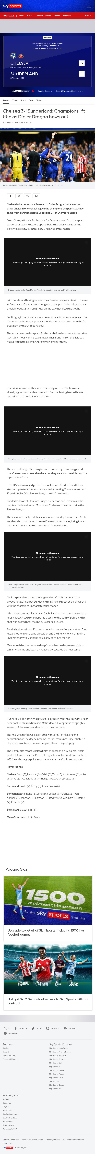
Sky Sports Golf (55, 1063)
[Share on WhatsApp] (27, 195)
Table (31, 100)
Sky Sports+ (54, 1081)
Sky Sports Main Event (58, 1048)
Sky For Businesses (10, 1114)
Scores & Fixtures (43, 16)
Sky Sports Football (57, 1055)
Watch (30, 16)
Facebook (23, 1028)
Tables (57, 16)
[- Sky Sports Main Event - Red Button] (21, 91)
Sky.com (6, 1099)
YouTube (71, 1028)
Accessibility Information (73, 1139)
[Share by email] (36, 195)
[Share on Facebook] (10, 195)
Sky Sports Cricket (57, 1059)
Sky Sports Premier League (60, 1052)
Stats (23, 100)
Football (8, 16)
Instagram (55, 1028)
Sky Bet (6, 1048)
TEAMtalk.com (9, 1055)
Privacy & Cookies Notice (32, 1139)
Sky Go (6, 1107)
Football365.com (10, 1059)
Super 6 (6, 1052)
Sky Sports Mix (55, 1088)
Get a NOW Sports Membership (69, 91)
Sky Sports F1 (54, 1066)
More (87, 16)
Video (15, 100)
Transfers (67, 16)
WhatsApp (12, 1033)
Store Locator (8, 1125)
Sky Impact (7, 1121)
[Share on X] (19, 195)
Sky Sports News (56, 1077)
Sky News (7, 1103)
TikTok (39, 1028)
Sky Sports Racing (56, 1085)
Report (6, 100)
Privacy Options (53, 1139)
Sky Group (7, 1110)
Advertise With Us (10, 1129)
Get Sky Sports (44, 91)
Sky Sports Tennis (56, 1070)
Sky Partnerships (10, 1118)
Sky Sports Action (56, 1074)
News (21, 16)
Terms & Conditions (11, 1139)
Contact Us (7, 1143)
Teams (39, 100)
